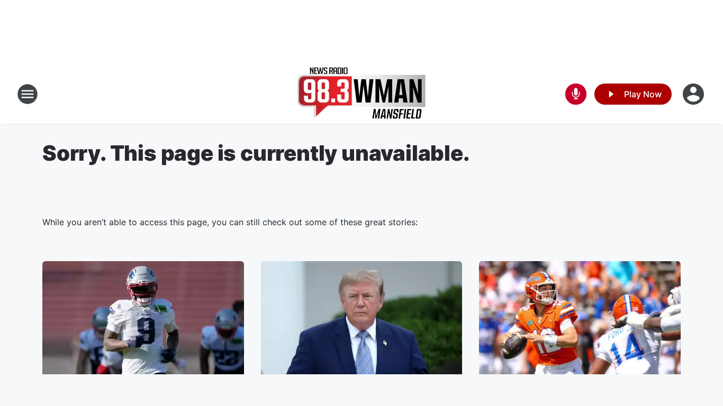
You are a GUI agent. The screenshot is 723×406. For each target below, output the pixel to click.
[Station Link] (361, 94)
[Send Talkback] (575, 94)
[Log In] (694, 94)
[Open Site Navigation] (27, 94)
